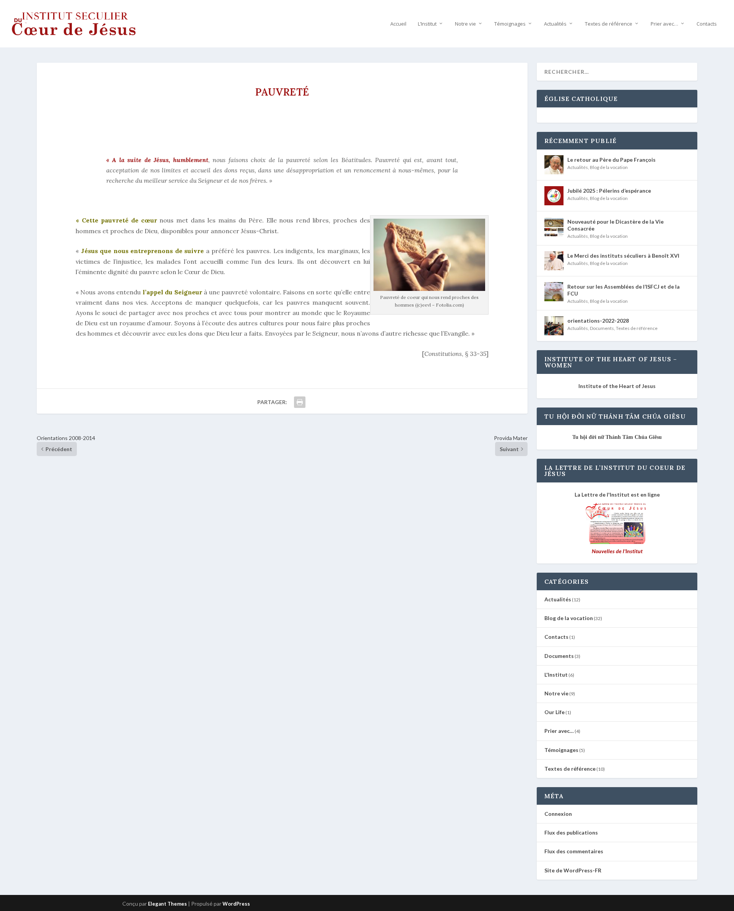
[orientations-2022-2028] (553, 325)
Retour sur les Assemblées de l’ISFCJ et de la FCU (623, 290)
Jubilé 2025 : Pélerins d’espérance (609, 190)
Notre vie (465, 24)
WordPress (236, 904)
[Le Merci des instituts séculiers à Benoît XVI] (553, 260)
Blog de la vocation (609, 167)
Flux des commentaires (573, 851)
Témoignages (510, 24)
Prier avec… (664, 24)
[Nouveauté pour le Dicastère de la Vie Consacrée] (553, 226)
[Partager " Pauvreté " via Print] (299, 402)
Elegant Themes (167, 904)
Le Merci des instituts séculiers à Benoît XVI (623, 255)
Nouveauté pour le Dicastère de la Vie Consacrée (615, 225)
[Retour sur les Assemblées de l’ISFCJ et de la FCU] (553, 291)
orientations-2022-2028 (598, 320)
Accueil (398, 24)
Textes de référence (608, 24)
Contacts (707, 24)
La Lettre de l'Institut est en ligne (617, 494)
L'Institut (556, 674)
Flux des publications (571, 832)
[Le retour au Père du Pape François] (553, 164)
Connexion (558, 813)
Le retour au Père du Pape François (611, 159)
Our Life (554, 712)
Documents (602, 328)
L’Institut (427, 24)
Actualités (555, 24)
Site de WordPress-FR (572, 870)
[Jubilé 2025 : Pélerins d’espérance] (553, 195)
